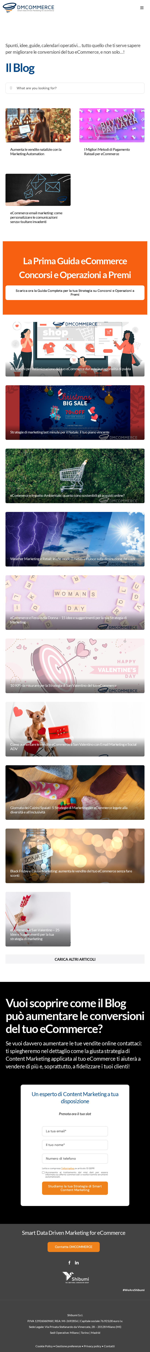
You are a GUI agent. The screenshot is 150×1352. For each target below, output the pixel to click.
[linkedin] (77, 1263)
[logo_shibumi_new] (75, 1274)
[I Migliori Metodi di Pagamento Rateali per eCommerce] (112, 125)
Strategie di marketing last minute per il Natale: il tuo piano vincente (59, 432)
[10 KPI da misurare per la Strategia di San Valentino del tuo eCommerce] (75, 666)
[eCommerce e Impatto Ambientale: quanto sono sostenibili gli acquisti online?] (75, 476)
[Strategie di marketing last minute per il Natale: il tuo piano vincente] (75, 412)
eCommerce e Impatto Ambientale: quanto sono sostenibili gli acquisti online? (67, 495)
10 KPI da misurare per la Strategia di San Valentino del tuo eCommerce (63, 685)
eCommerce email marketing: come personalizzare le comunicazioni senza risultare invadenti (36, 217)
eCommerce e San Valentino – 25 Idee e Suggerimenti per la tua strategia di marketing (35, 934)
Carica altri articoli (75, 959)
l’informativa (68, 1168)
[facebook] (69, 1263)
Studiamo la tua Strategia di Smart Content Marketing (75, 1188)
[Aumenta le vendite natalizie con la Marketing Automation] (38, 125)
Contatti (109, 1346)
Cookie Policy (44, 1346)
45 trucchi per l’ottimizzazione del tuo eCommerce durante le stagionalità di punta (70, 368)
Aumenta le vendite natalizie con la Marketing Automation (35, 151)
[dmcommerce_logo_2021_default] (28, 4)
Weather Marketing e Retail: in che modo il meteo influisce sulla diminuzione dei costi (72, 558)
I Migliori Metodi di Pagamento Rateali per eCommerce (107, 151)
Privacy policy (92, 1346)
